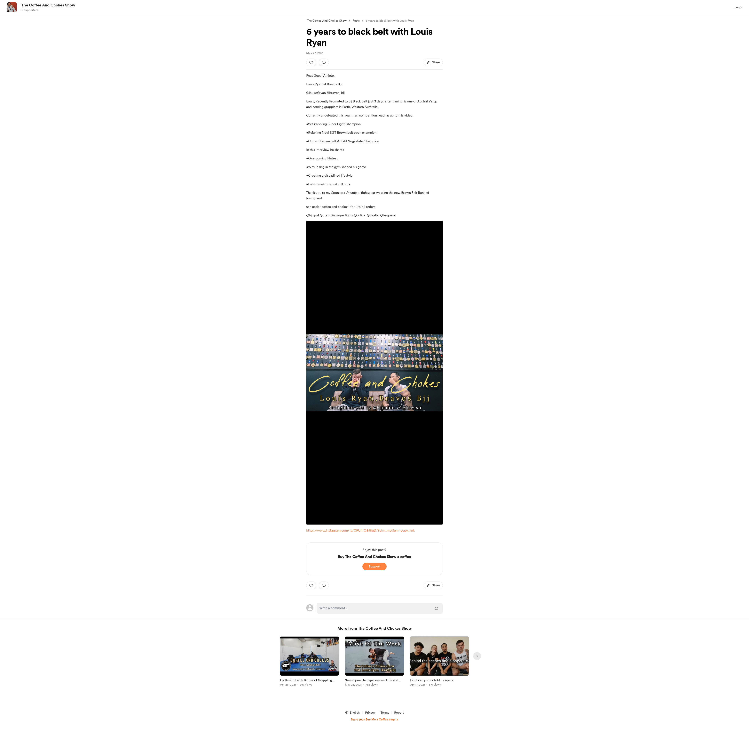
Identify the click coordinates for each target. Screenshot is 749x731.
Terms (385, 712)
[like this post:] (311, 62)
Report (399, 712)
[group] (309, 662)
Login (738, 7)
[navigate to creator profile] (12, 7)
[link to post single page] (309, 662)
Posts (356, 20)
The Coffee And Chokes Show (48, 5)
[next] (477, 656)
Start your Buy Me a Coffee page (373, 719)
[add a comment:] (324, 62)
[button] (352, 712)
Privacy (370, 712)
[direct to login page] (380, 608)
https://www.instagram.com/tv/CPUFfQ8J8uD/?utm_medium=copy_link (360, 530)
